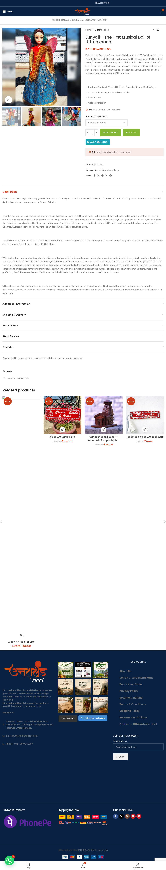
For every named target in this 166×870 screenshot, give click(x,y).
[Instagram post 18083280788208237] (83, 670)
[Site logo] (83, 11)
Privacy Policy (128, 691)
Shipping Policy (129, 711)
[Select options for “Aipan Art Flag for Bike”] (21, 634)
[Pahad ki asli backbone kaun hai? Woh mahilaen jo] (83, 705)
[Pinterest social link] (102, 175)
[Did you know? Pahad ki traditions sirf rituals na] (83, 687)
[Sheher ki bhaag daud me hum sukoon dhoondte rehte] (100, 687)
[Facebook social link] (94, 175)
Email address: (120, 741)
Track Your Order (130, 684)
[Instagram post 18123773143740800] (65, 687)
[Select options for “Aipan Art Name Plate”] (62, 429)
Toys (116, 169)
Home (88, 29)
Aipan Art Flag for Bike (21, 641)
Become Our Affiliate (133, 717)
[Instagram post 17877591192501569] (100, 670)
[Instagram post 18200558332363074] (65, 705)
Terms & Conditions (132, 704)
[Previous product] (154, 30)
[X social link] (98, 175)
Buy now (131, 132)
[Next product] (162, 30)
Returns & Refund (130, 697)
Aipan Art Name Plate (62, 437)
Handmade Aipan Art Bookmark (145, 437)
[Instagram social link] (127, 816)
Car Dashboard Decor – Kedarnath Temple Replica (103, 438)
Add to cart (110, 132)
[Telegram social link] (110, 175)
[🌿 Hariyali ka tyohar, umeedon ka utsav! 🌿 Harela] (65, 670)
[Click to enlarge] (8, 99)
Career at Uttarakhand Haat (138, 724)
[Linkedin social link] (106, 175)
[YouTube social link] (133, 816)
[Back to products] (158, 30)
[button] (5, 67)
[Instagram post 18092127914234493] (100, 705)
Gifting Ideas (102, 29)
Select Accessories (95, 116)
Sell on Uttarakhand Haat (136, 678)
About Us (125, 671)
